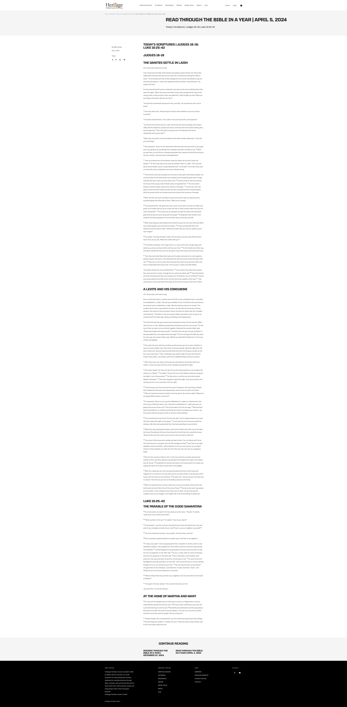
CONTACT (198, 682)
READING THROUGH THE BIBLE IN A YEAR (122, 14)
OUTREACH (158, 5)
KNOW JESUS (189, 5)
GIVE (206, 5)
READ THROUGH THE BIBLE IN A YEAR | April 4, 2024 (189, 651)
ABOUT (199, 5)
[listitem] (112, 60)
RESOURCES (169, 5)
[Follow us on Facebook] (234, 672)
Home (106, 14)
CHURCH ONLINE (200, 678)
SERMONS (198, 672)
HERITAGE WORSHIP (201, 675)
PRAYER (179, 5)
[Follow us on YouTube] (239, 672)
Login (235, 5)
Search (227, 5)
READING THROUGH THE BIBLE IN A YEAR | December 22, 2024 (155, 652)
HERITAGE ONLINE (145, 5)
